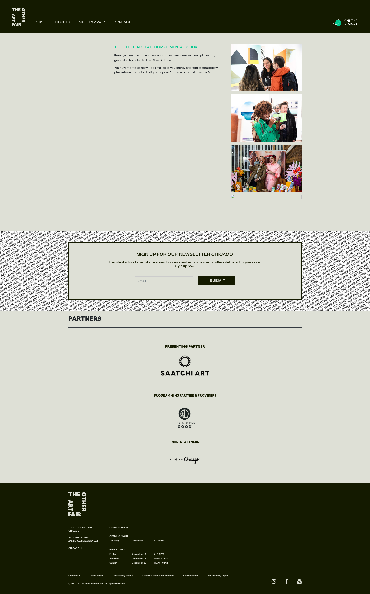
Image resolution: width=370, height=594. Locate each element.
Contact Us (74, 575)
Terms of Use (96, 575)
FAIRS (38, 22)
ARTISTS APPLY (91, 22)
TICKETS (62, 22)
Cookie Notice (190, 575)
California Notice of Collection (158, 575)
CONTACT (122, 22)
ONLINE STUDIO (345, 22)
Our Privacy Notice (123, 575)
